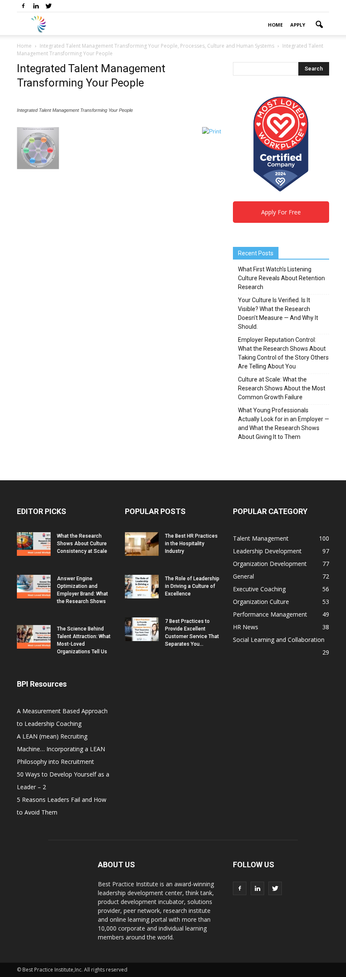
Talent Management (261, 538)
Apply (297, 25)
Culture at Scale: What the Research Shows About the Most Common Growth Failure (281, 388)
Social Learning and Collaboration (278, 640)
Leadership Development (267, 551)
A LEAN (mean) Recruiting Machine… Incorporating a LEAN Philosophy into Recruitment (61, 749)
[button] (319, 25)
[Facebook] (23, 6)
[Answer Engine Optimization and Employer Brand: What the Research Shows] (34, 586)
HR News (245, 627)
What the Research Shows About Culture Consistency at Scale (82, 543)
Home (275, 25)
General (243, 576)
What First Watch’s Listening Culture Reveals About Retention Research (281, 278)
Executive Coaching (259, 589)
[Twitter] (48, 6)
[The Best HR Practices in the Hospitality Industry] (142, 544)
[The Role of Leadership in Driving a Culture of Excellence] (142, 586)
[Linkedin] (36, 6)
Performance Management (270, 614)
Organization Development (270, 564)
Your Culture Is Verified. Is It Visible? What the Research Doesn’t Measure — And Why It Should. (278, 313)
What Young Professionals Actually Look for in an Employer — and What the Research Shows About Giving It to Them (283, 423)
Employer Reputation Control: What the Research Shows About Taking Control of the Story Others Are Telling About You (283, 353)
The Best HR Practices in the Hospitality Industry (191, 543)
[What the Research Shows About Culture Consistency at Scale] (34, 544)
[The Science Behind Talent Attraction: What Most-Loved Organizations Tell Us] (34, 637)
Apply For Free (281, 212)
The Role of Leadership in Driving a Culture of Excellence (192, 586)
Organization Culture (261, 602)
